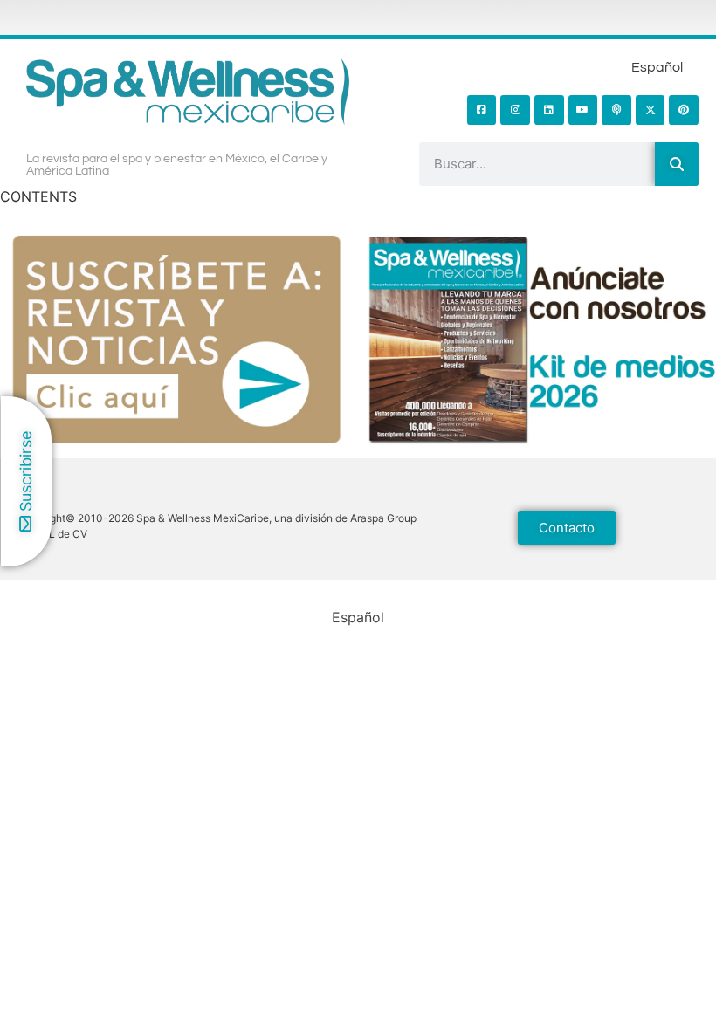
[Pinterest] (684, 110)
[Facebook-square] (482, 110)
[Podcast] (616, 110)
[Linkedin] (549, 110)
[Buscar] (677, 164)
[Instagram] (515, 110)
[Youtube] (583, 110)
